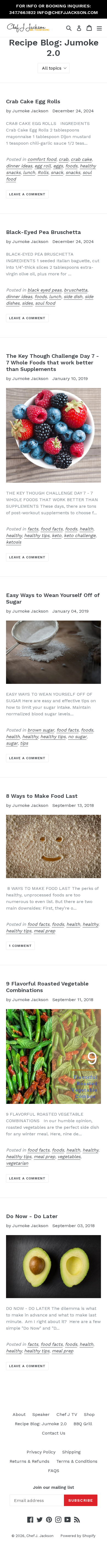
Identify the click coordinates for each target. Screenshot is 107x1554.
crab (63, 159)
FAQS (53, 1470)
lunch (29, 172)
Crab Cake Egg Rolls (33, 101)
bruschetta (75, 290)
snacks (73, 172)
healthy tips (36, 535)
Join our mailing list (53, 1487)
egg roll (43, 165)
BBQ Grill (83, 1423)
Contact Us (53, 1433)
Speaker (41, 1414)
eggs (58, 165)
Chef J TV (67, 1414)
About (19, 1414)
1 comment (20, 946)
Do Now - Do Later (32, 1216)
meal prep (44, 930)
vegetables (69, 1156)
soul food (45, 303)
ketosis (13, 542)
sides (27, 303)
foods (71, 165)
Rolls (43, 172)
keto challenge (79, 535)
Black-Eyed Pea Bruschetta (43, 232)
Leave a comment (27, 194)
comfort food (41, 159)
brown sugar (40, 730)
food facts (52, 529)
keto (56, 535)
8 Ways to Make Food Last (42, 796)
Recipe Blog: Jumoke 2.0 (41, 1423)
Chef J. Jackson (40, 1536)
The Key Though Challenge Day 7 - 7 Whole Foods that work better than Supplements (52, 362)
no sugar (77, 736)
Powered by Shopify (77, 1536)
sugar (12, 743)
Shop (89, 1414)
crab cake (81, 159)
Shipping (71, 1452)
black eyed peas (44, 290)
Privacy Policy (41, 1452)
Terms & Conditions (76, 1461)
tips (24, 743)
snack (57, 172)
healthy (14, 535)
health (86, 529)
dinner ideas (19, 165)
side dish (73, 296)
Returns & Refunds (29, 1461)
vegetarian (17, 1163)
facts (32, 529)
